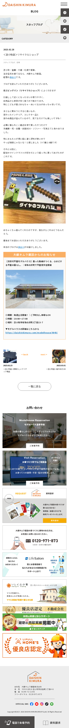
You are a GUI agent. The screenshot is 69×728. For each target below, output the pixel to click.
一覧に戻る (34, 386)
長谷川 (13, 77)
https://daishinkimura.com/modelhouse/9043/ (32, 332)
